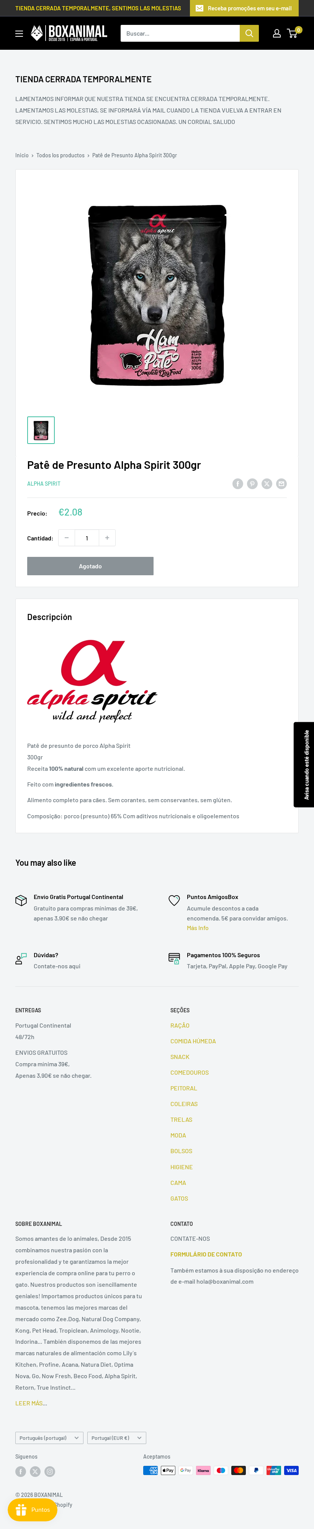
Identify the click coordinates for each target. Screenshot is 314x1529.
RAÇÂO (180, 1025)
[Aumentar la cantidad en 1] (107, 538)
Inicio (22, 155)
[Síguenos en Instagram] (49, 1471)
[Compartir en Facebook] (237, 483)
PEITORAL (183, 1088)
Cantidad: (40, 538)
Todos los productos (60, 155)
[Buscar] (249, 33)
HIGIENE (181, 1166)
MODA (178, 1135)
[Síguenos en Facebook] (20, 1471)
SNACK (180, 1056)
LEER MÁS (29, 1403)
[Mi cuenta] (277, 33)
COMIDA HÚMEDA (193, 1040)
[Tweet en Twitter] (267, 483)
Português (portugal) (43, 1437)
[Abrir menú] (19, 34)
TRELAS (181, 1119)
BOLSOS (181, 1150)
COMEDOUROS (189, 1072)
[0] (292, 33)
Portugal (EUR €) (110, 1437)
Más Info (198, 927)
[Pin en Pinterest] (252, 483)
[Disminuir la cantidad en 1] (67, 538)
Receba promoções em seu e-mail (250, 8)
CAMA (178, 1182)
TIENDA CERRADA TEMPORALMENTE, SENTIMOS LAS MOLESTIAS (98, 8)
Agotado (90, 565)
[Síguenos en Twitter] (35, 1471)
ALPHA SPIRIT (44, 483)
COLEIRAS (184, 1103)
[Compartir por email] (281, 483)
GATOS (179, 1198)
